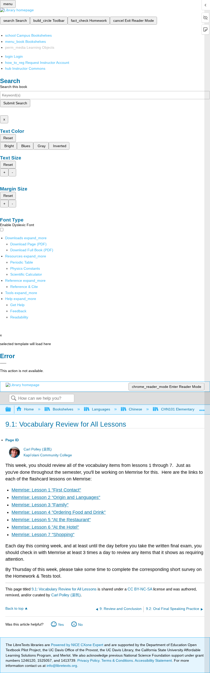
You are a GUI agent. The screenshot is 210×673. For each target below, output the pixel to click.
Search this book (13, 87)
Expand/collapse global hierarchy (11, 409)
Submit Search (15, 103)
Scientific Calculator (26, 274)
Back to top (14, 608)
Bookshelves (63, 409)
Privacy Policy (88, 660)
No (80, 624)
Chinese (135, 409)
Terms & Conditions (117, 660)
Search (13, 399)
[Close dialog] (3, 363)
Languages (101, 409)
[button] (18, 311)
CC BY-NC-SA (140, 589)
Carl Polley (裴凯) (38, 449)
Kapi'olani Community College (48, 455)
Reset (8, 138)
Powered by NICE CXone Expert (77, 645)
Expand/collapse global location (202, 408)
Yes (61, 624)
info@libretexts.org (61, 666)
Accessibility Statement (153, 660)
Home (29, 409)
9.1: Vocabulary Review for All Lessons (64, 589)
